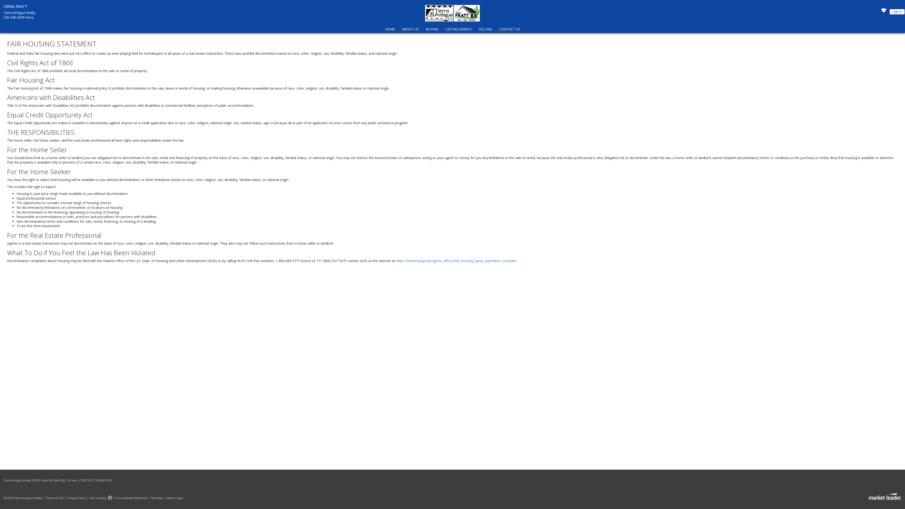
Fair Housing (97, 498)
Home (390, 29)
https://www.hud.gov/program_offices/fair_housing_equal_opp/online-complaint (456, 261)
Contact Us (509, 29)
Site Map (156, 498)
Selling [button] (485, 29)
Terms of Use (54, 498)
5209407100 (103, 480)
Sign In (897, 12)
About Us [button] (410, 29)
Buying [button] (432, 29)
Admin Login (174, 498)
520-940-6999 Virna (18, 17)
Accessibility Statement (131, 498)
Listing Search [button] (458, 29)
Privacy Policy (76, 498)
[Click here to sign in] (884, 11)
